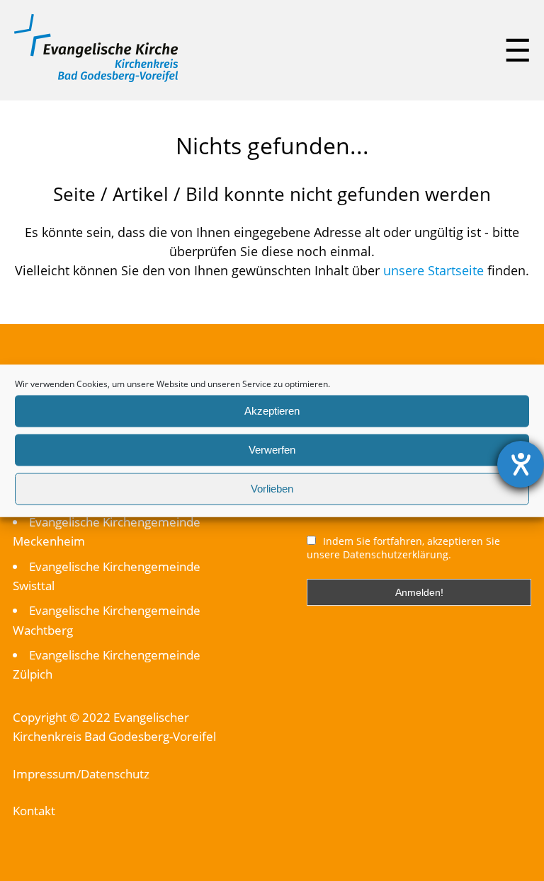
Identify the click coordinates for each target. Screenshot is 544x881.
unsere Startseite (433, 270)
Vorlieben (272, 489)
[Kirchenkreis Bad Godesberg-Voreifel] (96, 78)
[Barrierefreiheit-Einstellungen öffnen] (520, 464)
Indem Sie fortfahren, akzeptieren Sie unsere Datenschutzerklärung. (404, 547)
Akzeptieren (272, 411)
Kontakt (34, 810)
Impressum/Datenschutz (81, 774)
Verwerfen (272, 450)
